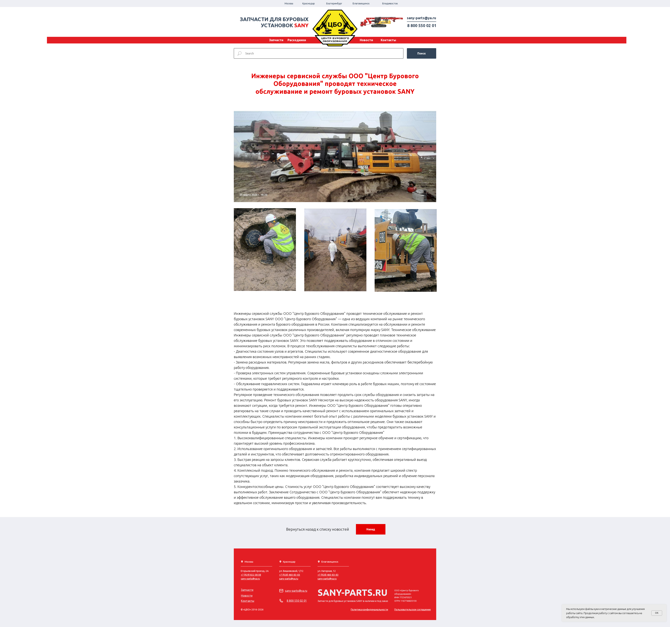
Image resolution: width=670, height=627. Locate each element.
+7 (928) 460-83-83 (328, 574)
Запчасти (276, 40)
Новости (366, 40)
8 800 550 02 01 (421, 25)
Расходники (297, 40)
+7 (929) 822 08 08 (251, 574)
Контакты (388, 40)
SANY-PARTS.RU (353, 592)
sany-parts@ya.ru (421, 18)
